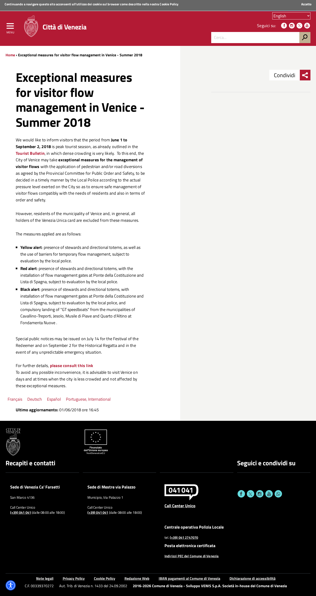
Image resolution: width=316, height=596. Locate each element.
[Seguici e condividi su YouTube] (269, 494)
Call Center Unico (179, 505)
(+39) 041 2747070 (184, 537)
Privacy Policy (74, 578)
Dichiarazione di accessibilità (252, 578)
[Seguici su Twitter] (299, 26)
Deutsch (34, 399)
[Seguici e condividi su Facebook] (241, 494)
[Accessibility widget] (11, 585)
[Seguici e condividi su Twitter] (250, 494)
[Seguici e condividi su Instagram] (259, 494)
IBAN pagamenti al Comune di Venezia (189, 578)
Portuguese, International (88, 399)
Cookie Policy (169, 4)
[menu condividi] (305, 75)
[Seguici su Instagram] (292, 26)
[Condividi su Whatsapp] (278, 494)
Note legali (44, 578)
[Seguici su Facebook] (284, 26)
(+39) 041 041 (20, 512)
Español (54, 399)
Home (10, 55)
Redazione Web (136, 578)
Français (15, 399)
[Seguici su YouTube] (307, 26)
